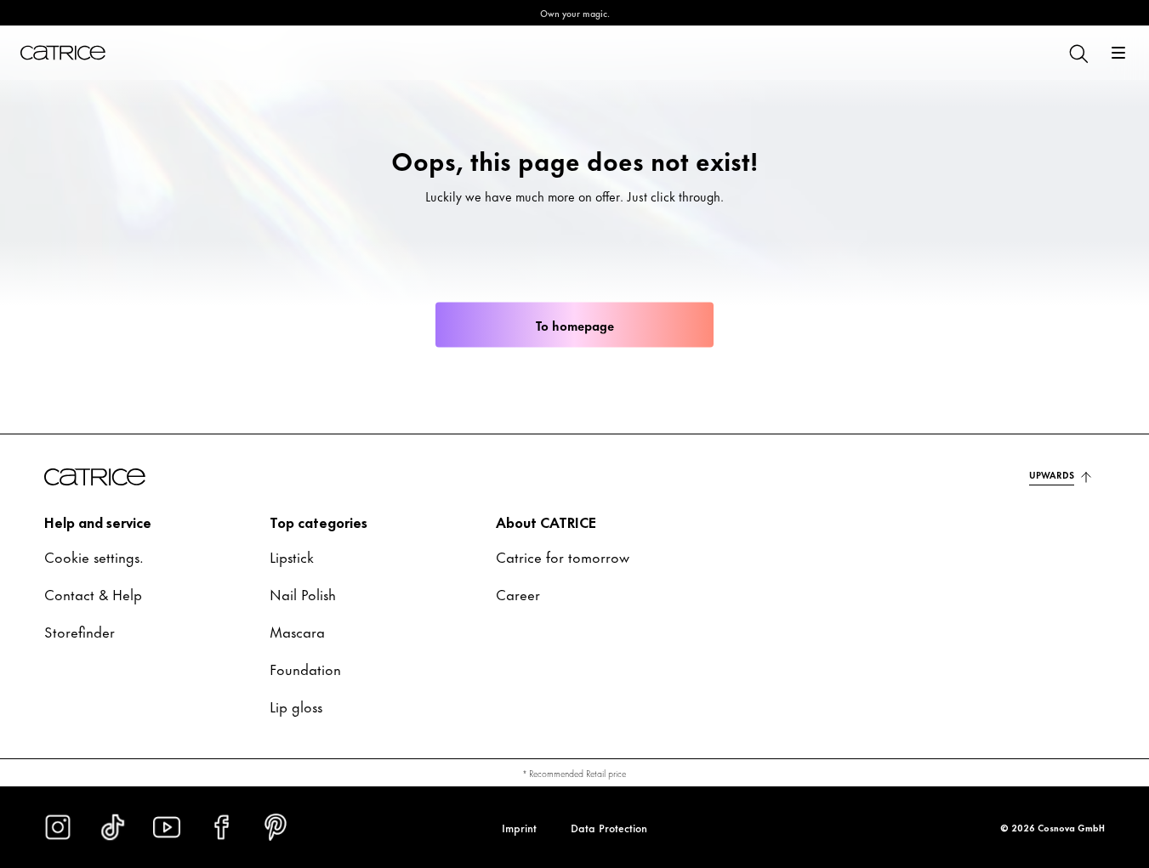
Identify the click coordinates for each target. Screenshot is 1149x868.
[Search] (1077, 52)
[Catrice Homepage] (62, 53)
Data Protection (609, 827)
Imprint (519, 827)
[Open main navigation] (1118, 53)
